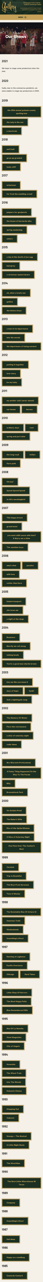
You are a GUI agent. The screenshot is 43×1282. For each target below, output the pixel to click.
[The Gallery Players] (9, 7)
